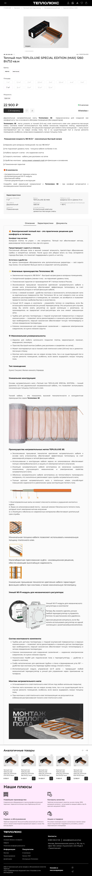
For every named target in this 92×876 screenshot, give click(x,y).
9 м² (29, 87)
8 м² (18, 87)
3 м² (50, 82)
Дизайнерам (8, 859)
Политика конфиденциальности (14, 846)
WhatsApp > (83, 111)
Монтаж (6, 853)
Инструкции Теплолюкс (30, 859)
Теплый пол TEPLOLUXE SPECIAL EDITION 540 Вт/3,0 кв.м (62, 772)
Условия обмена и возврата (13, 840)
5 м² (82, 82)
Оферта (6, 843)
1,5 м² (19, 82)
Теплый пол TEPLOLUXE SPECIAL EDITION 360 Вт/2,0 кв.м (27, 772)
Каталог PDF (26, 856)
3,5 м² (61, 82)
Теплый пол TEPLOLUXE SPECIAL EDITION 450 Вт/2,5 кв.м (45, 772)
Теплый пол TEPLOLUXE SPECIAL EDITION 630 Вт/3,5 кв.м (80, 772)
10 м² (40, 87)
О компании (26, 853)
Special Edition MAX (70, 8)
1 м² (8, 82)
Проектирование (9, 856)
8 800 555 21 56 (54, 840)
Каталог (17, 8)
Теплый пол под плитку (32, 8)
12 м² (50, 87)
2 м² (29, 82)
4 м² (71, 82)
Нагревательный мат (52, 8)
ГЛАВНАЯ (7, 8)
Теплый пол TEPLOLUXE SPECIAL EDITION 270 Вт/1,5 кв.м (10, 772)
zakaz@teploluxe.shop (72, 840)
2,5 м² (40, 82)
